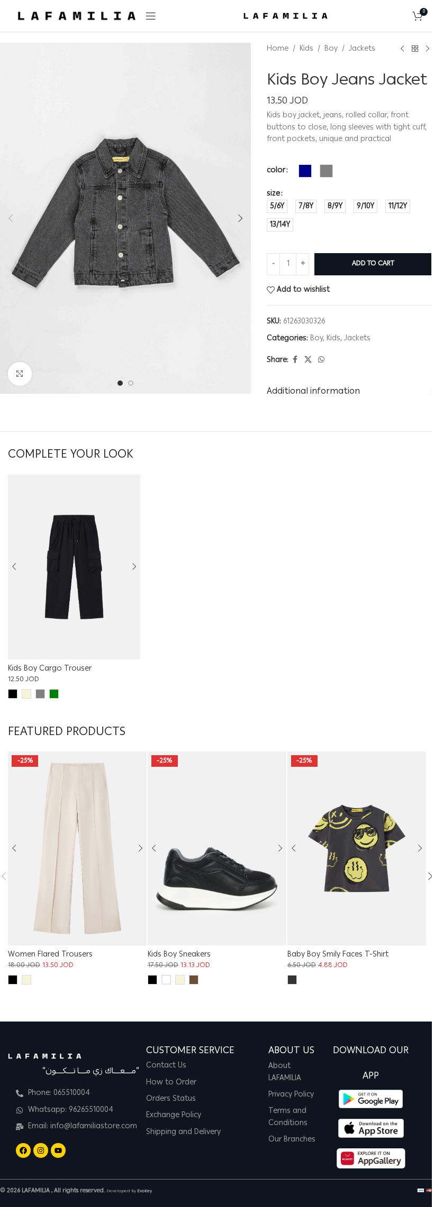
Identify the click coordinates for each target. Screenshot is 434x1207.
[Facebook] (23, 1150)
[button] (10, 218)
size (273, 194)
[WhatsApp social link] (321, 360)
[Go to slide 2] (130, 383)
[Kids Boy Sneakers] (217, 848)
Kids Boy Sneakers (179, 955)
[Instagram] (40, 1150)
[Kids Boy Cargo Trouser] (74, 567)
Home (277, 49)
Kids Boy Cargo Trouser (50, 669)
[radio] (305, 171)
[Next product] (427, 49)
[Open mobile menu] (150, 15)
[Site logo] (76, 16)
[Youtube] (58, 1150)
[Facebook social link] (294, 360)
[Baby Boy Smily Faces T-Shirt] (356, 848)
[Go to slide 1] (120, 383)
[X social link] (308, 360)
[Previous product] (402, 49)
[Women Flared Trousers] (77, 848)
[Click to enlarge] (20, 374)
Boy (331, 49)
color (276, 171)
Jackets (362, 49)
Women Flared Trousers (50, 955)
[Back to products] (415, 49)
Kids (306, 49)
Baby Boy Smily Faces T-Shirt (337, 955)
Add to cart (373, 264)
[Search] (401, 15)
